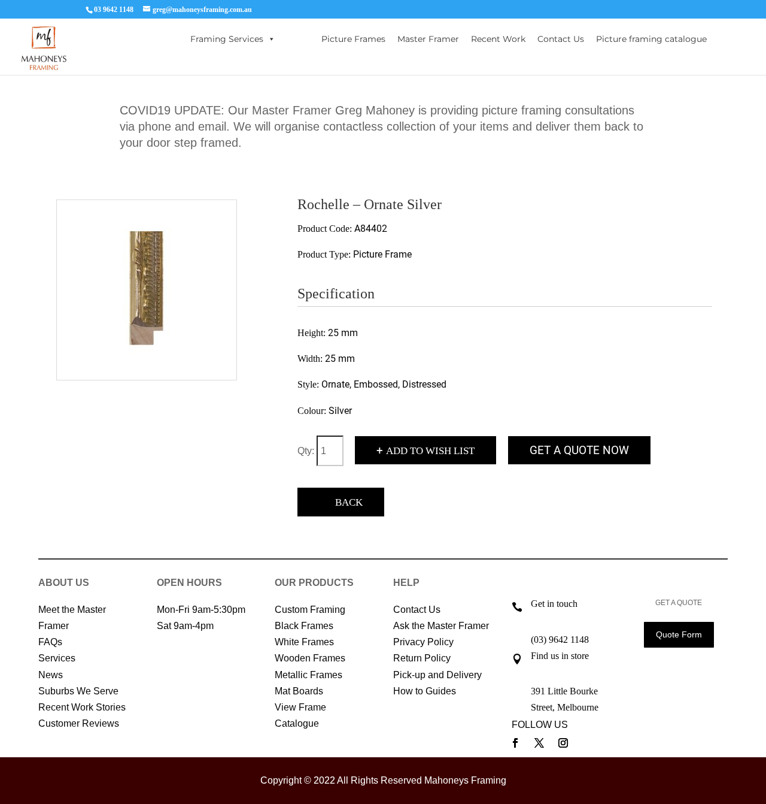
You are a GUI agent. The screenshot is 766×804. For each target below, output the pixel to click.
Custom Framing (310, 609)
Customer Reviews (78, 723)
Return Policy (422, 658)
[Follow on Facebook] (515, 742)
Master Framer (428, 39)
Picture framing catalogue (651, 39)
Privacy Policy (423, 642)
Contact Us (560, 39)
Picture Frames (353, 39)
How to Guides (424, 691)
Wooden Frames (310, 658)
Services (56, 658)
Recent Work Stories (82, 707)
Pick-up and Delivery (437, 675)
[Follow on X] (539, 742)
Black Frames (304, 626)
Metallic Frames (308, 675)
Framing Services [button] (226, 39)
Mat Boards (299, 691)
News (50, 675)
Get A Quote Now (579, 450)
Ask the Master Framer (441, 626)
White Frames (304, 642)
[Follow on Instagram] (563, 742)
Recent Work (498, 39)
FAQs (50, 642)
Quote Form (679, 634)
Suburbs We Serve (78, 691)
